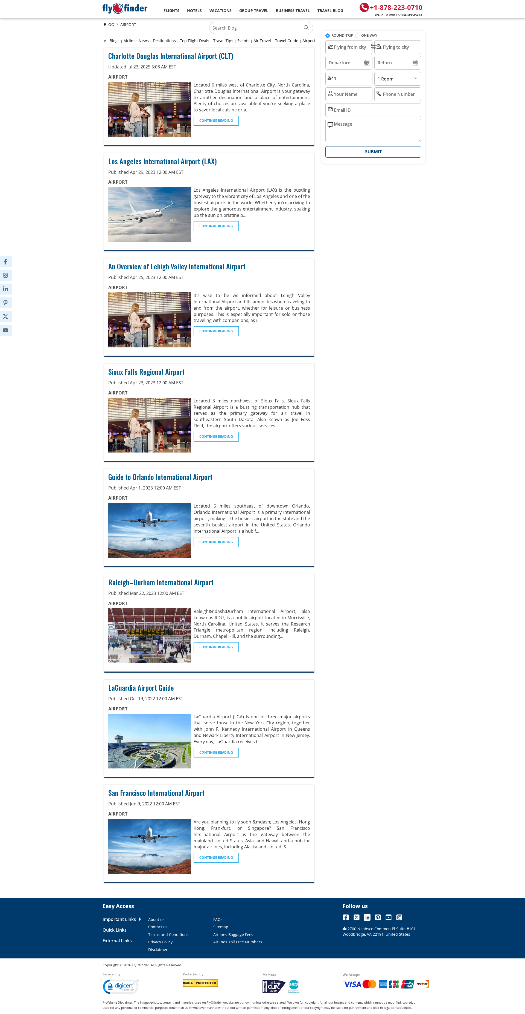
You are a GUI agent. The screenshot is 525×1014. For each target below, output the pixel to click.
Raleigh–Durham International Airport (161, 582)
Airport (308, 40)
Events (243, 40)
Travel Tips (223, 40)
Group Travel (253, 10)
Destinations (164, 40)
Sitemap (220, 926)
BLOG (109, 24)
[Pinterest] (9, 302)
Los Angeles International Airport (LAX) (162, 161)
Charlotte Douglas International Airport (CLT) (170, 55)
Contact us (158, 926)
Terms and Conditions (168, 934)
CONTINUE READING (216, 120)
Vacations (220, 10)
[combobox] (348, 47)
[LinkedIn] (9, 289)
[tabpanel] (235, 934)
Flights (171, 10)
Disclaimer (158, 949)
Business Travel (293, 10)
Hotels (194, 10)
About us (156, 919)
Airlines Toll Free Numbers (237, 941)
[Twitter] (9, 316)
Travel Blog (330, 10)
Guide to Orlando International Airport (160, 476)
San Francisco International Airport (156, 792)
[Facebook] (9, 261)
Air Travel (262, 40)
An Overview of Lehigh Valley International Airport (177, 266)
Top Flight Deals (194, 40)
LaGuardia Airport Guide (141, 687)
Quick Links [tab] (115, 930)
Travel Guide (286, 40)
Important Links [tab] (119, 919)
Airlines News (136, 40)
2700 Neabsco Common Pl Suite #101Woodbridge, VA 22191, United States (379, 931)
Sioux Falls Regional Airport (146, 371)
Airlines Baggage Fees (233, 934)
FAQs (218, 919)
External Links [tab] (117, 941)
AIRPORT (128, 24)
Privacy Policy (160, 941)
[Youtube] (9, 330)
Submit (373, 152)
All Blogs (111, 40)
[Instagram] (9, 275)
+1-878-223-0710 (396, 9)
